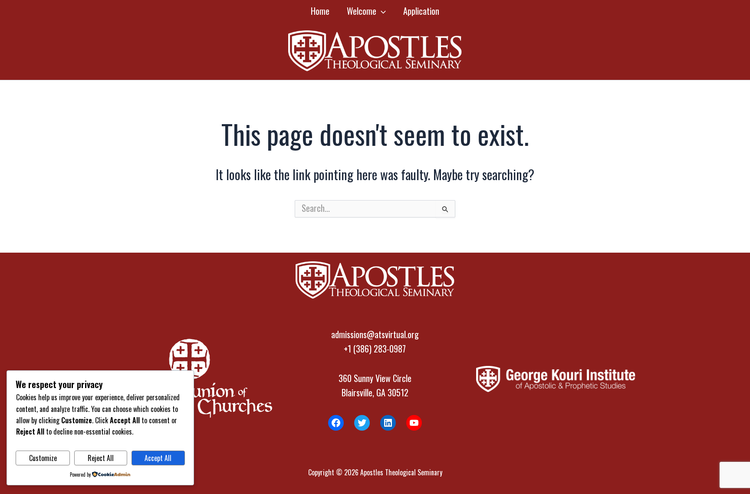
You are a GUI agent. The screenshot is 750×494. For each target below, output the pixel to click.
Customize (43, 458)
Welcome (361, 10)
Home (320, 10)
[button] (381, 11)
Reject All (101, 458)
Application (421, 10)
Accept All (158, 458)
